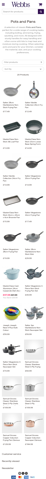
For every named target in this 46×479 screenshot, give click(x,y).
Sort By (8, 69)
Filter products (11, 62)
